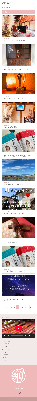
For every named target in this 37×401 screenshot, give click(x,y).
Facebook (17, 393)
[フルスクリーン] (32, 336)
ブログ (4, 360)
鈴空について (5, 349)
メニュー (4, 346)
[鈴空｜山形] (18, 382)
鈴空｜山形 (6, 3)
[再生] (5, 336)
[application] (18, 328)
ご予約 (4, 357)
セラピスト (5, 352)
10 (30, 307)
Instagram (20, 393)
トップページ (5, 343)
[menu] (34, 3)
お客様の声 (5, 355)
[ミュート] (29, 336)
